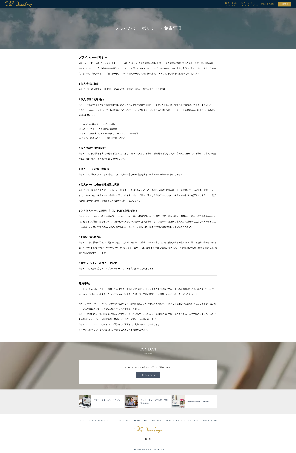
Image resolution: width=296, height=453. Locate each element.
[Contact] (146, 439)
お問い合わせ (156, 420)
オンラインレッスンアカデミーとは (100, 420)
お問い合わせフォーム (148, 375)
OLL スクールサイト (191, 420)
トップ (81, 420)
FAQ (145, 420)
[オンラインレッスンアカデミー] (19, 4)
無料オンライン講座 (210, 420)
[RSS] (150, 439)
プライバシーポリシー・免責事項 (128, 420)
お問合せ (285, 4)
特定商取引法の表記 (172, 420)
